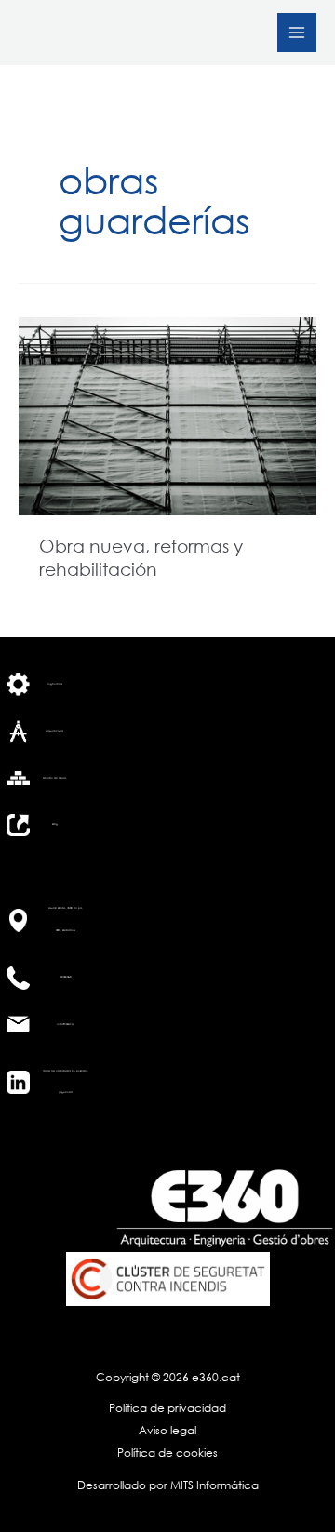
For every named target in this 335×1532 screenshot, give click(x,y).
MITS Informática (213, 1485)
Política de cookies (167, 1452)
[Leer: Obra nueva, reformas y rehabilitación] (167, 414)
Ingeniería (54, 684)
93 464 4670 (65, 977)
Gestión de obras (54, 777)
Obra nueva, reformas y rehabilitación (141, 557)
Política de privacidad (167, 1408)
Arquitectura (54, 731)
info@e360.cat (65, 1024)
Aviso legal (167, 1430)
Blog (55, 824)
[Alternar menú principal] (296, 32)
